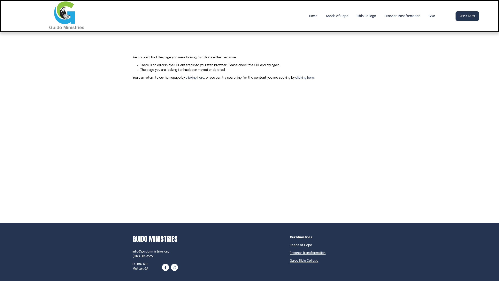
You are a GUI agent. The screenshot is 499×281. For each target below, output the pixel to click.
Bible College (366, 16)
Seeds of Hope (337, 16)
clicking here (195, 77)
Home (313, 16)
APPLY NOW (467, 16)
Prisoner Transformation (402, 16)
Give (432, 16)
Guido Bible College (304, 260)
